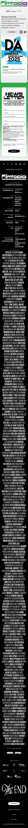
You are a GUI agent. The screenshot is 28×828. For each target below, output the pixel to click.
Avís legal (14, 819)
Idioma (5, 124)
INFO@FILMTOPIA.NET (14, 169)
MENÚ (3, 3)
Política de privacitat (14, 809)
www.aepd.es (6, 138)
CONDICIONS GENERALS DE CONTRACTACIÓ (14, 824)
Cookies (14, 814)
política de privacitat (12, 140)
